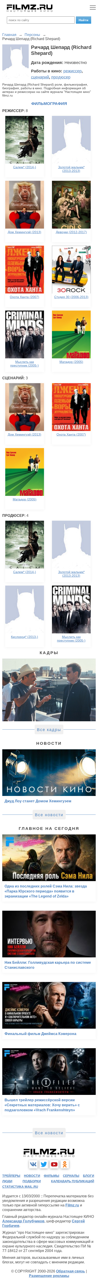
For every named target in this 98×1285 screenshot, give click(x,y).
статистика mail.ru (20, 1186)
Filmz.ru (72, 1205)
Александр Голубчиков (23, 1221)
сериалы (71, 1176)
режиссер (72, 71)
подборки (32, 1181)
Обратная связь (70, 1271)
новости (32, 1176)
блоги (88, 1176)
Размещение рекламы (49, 1276)
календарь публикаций (72, 1181)
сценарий (40, 77)
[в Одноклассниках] (65, 1164)
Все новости (49, 815)
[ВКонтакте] (33, 1164)
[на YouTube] (54, 1164)
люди (7, 1181)
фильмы (51, 1176)
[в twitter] (44, 1164)
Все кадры (49, 729)
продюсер (60, 77)
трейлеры (11, 1176)
